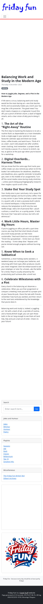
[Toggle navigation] (4, 16)
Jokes (5, 424)
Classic (6, 454)
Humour (6, 429)
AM (4, 449)
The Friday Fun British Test (14, 476)
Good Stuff (24, 593)
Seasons (6, 446)
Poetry (5, 432)
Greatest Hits (8, 461)
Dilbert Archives (9, 478)
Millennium (8, 456)
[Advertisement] (21, 47)
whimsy (4, 88)
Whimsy (6, 427)
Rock (5, 451)
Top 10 (6, 459)
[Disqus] (21, 361)
